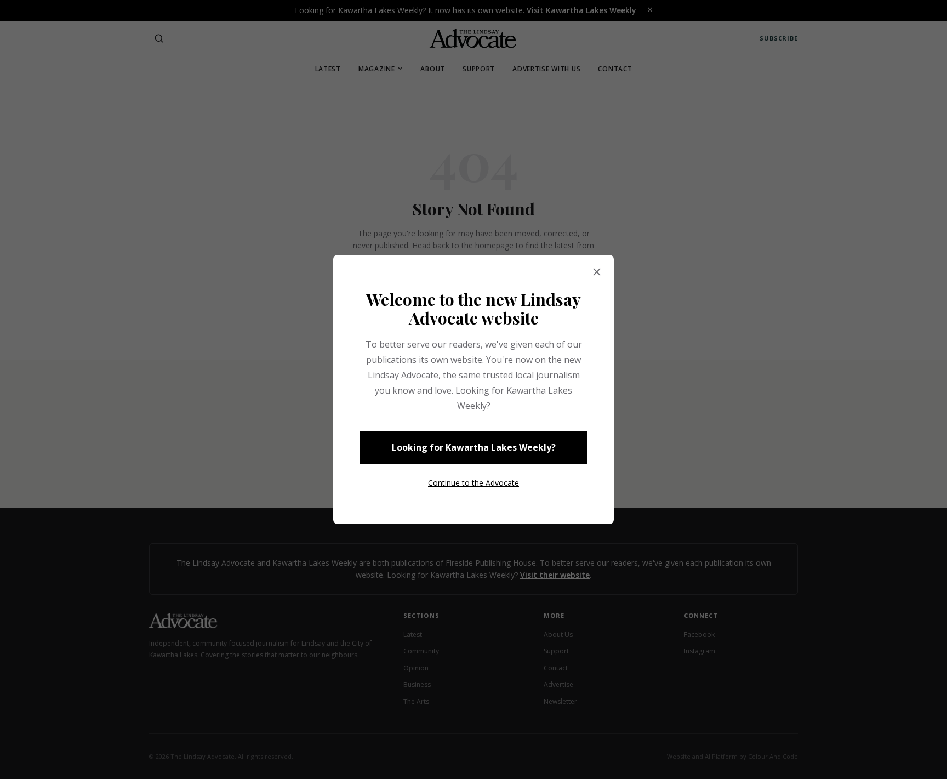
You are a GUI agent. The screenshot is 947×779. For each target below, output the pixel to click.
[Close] (597, 272)
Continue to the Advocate (473, 482)
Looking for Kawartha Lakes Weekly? (474, 447)
